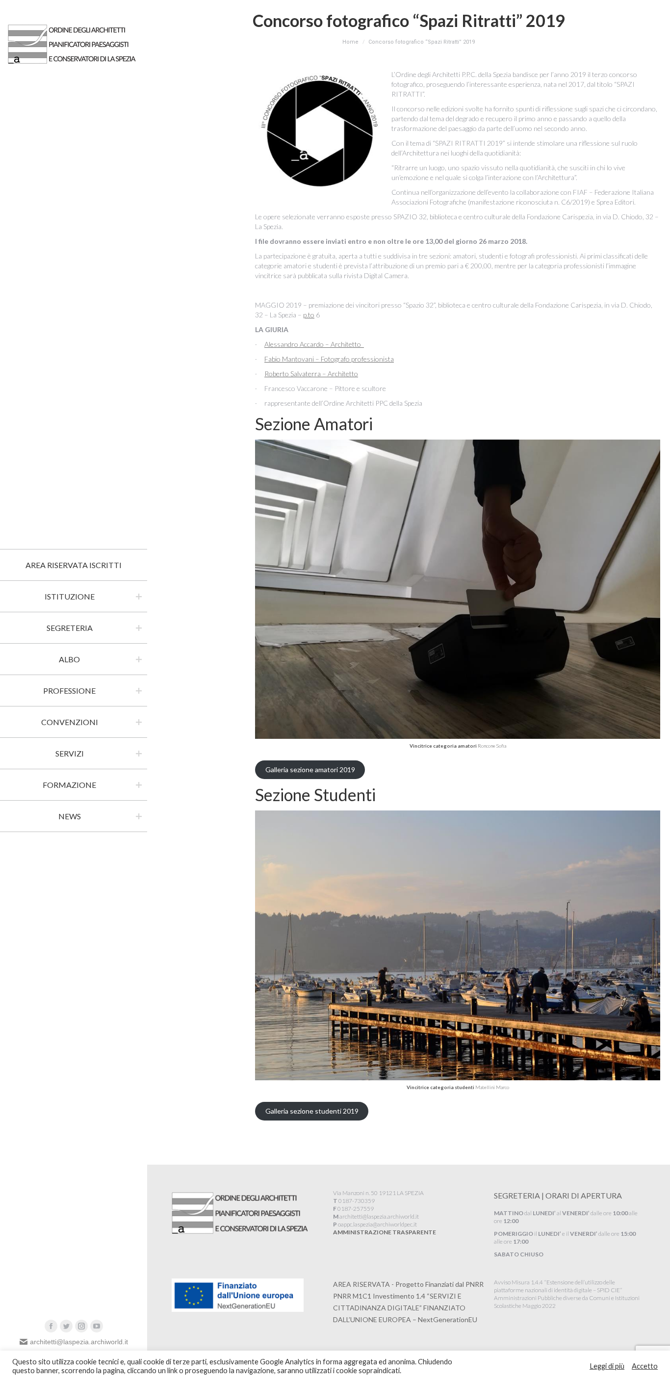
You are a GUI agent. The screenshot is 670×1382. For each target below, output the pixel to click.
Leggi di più (607, 1366)
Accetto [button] (645, 1366)
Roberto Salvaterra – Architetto (311, 373)
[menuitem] (73, 565)
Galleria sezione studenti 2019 (312, 1111)
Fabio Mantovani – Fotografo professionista (329, 359)
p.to (308, 315)
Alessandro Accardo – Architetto (314, 344)
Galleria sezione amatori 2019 (310, 769)
